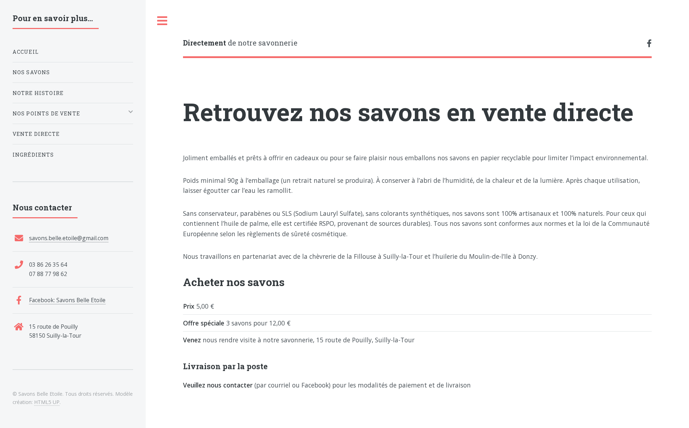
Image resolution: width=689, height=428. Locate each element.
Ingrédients (33, 154)
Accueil (26, 51)
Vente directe (36, 133)
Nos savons (31, 72)
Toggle (162, 21)
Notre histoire (38, 93)
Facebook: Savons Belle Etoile (67, 300)
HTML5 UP (47, 402)
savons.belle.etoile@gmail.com (68, 238)
